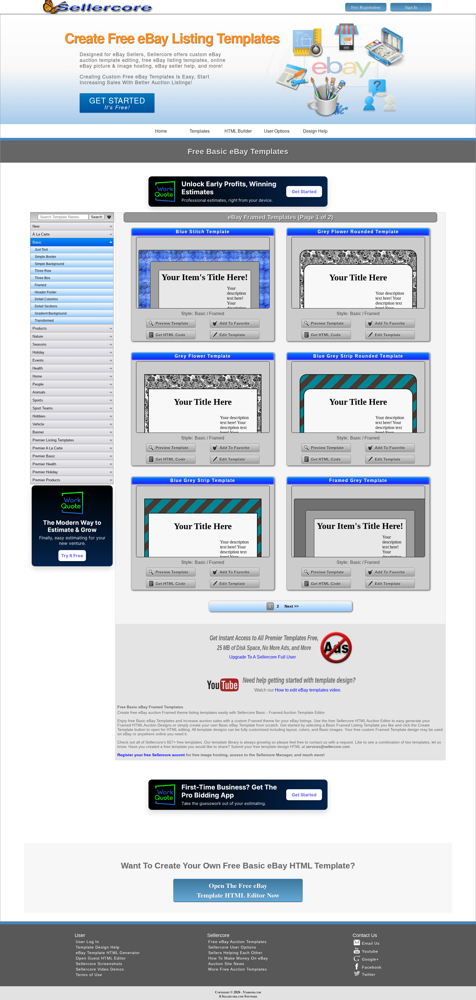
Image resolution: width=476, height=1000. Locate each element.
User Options (277, 131)
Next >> (292, 606)
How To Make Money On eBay (238, 958)
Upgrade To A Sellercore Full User (262, 657)
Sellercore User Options (232, 947)
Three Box (42, 278)
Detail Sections (46, 306)
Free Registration (365, 7)
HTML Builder (238, 131)
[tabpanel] (71, 285)
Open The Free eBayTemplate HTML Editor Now (238, 890)
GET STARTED (117, 103)
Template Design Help (98, 947)
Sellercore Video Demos (100, 969)
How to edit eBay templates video (307, 690)
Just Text (41, 250)
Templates (200, 131)
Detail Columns (46, 299)
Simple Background (49, 264)
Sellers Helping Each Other (235, 952)
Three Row (43, 271)
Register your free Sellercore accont (151, 755)
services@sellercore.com (328, 746)
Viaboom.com (252, 992)
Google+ (370, 959)
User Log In (87, 941)
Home (161, 131)
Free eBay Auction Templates (237, 941)
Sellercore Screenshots (99, 963)
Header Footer (45, 292)
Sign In (411, 7)
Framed (40, 285)
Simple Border (45, 257)
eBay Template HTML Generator (108, 952)
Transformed (44, 321)
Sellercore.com (233, 996)
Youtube (370, 951)
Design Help (315, 131)
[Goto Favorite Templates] (109, 217)
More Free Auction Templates (237, 969)
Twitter (368, 974)
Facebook (372, 967)
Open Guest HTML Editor (101, 958)
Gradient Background (51, 313)
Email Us (371, 943)
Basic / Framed (209, 313)
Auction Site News (226, 963)
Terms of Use (89, 974)
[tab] (71, 226)
